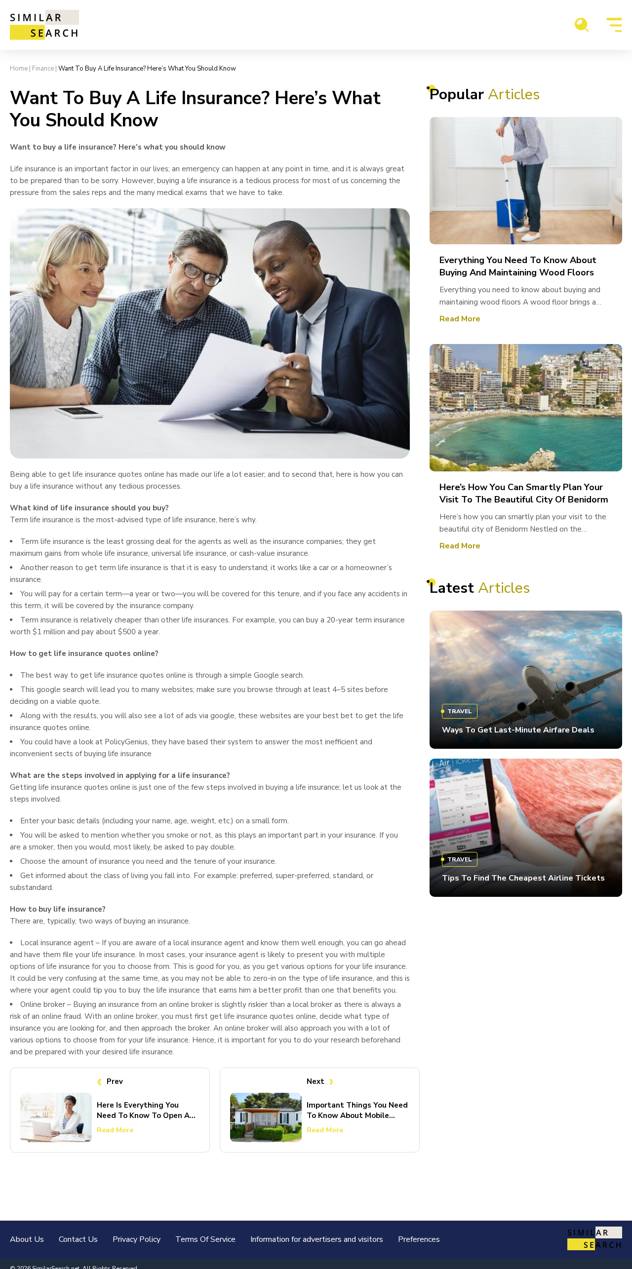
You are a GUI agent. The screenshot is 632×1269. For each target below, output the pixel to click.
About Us (27, 1239)
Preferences (419, 1239)
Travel (459, 711)
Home (19, 68)
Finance (43, 68)
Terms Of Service (205, 1239)
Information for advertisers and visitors (316, 1239)
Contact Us (78, 1239)
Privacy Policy (136, 1239)
